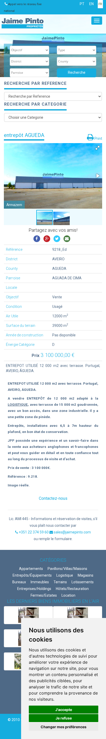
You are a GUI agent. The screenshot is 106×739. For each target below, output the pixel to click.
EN (91, 4)
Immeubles (40, 582)
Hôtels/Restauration (72, 589)
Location (68, 595)
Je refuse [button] (64, 718)
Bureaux (19, 582)
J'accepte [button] (63, 709)
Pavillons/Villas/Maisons (67, 569)
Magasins (85, 575)
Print (98, 138)
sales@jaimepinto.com (72, 532)
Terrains (60, 582)
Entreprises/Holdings (34, 589)
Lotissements (83, 582)
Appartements (31, 569)
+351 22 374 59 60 (33, 532)
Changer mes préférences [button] (63, 727)
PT (82, 4)
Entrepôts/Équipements (32, 575)
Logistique (64, 575)
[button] (97, 148)
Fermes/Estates (44, 595)
